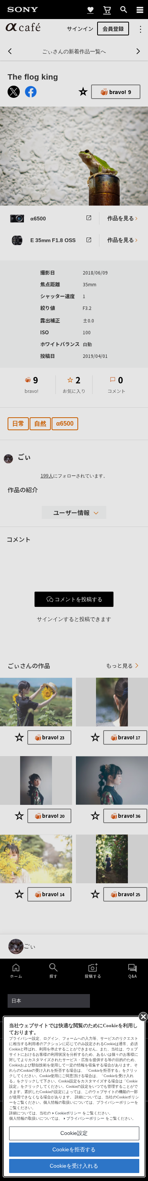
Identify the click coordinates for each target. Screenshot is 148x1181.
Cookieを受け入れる (74, 1166)
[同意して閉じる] (143, 1016)
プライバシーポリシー (85, 1118)
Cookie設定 (74, 1133)
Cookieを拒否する (74, 1149)
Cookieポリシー (68, 1113)
